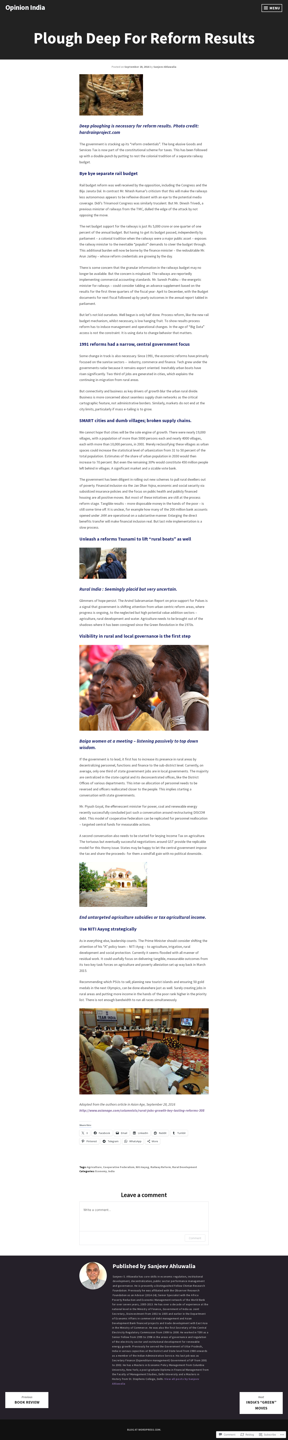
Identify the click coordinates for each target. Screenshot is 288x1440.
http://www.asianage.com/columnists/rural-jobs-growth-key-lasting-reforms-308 (141, 1110)
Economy (101, 1171)
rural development (184, 1167)
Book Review (26, 1400)
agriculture (94, 1167)
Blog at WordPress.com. (144, 1429)
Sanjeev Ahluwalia (164, 67)
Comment (195, 1238)
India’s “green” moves (261, 1402)
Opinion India (25, 7)
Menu (274, 7)
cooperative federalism (118, 1167)
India (111, 1171)
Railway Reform (160, 1167)
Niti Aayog (142, 1167)
